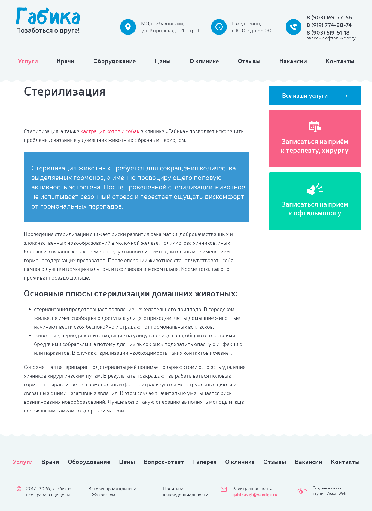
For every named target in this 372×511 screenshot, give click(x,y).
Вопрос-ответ (164, 461)
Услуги (28, 61)
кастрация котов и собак (109, 131)
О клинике (204, 61)
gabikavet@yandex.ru (254, 494)
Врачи (65, 61)
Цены (162, 61)
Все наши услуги (305, 95)
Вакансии (293, 61)
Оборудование (114, 61)
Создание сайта (327, 488)
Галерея (205, 461)
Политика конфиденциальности (185, 491)
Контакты (340, 61)
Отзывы (249, 61)
